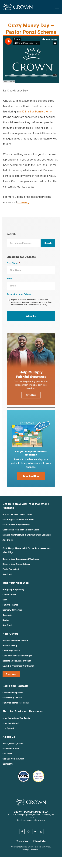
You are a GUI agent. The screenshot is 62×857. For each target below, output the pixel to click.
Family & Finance (10, 604)
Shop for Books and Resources (23, 711)
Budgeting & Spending (13, 589)
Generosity (8, 615)
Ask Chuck (8, 540)
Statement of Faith (11, 748)
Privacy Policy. (41, 304)
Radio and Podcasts (15, 686)
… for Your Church (11, 723)
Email (10, 278)
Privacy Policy (39, 841)
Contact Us (8, 764)
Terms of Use (22, 841)
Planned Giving (10, 645)
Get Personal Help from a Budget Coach (21, 529)
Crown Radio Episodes (13, 692)
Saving (6, 620)
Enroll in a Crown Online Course (17, 514)
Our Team (7, 753)
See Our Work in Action (13, 758)
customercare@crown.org (34, 820)
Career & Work (9, 594)
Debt (5, 599)
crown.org (23, 202)
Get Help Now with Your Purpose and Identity (27, 550)
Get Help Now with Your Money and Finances (26, 505)
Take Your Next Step (16, 583)
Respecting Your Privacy (20, 294)
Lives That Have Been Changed (17, 655)
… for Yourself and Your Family (16, 718)
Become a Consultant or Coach (17, 660)
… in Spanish (8, 728)
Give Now (11, 674)
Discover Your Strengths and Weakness (21, 559)
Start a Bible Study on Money (16, 524)
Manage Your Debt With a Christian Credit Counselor (27, 534)
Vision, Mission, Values (13, 743)
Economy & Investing (12, 610)
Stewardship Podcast (12, 697)
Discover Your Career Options (16, 564)
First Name (13, 263)
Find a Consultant (11, 569)
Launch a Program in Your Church (18, 666)
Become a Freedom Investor (15, 640)
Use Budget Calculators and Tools (18, 519)
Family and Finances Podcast (16, 702)
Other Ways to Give (11, 650)
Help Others (10, 633)
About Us (9, 737)
